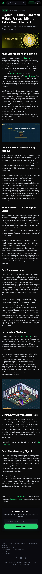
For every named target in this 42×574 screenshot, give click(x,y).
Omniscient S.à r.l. (25, 570)
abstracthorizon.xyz (16, 499)
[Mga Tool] (38, 2)
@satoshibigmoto (29, 76)
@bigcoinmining (16, 73)
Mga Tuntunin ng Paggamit (13, 562)
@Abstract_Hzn (20, 497)
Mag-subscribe (21, 526)
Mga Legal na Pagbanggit (21, 564)
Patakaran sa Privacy (31, 562)
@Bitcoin (27, 58)
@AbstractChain (27, 336)
